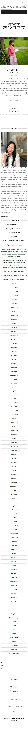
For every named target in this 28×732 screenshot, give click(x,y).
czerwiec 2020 (14, 423)
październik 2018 (14, 486)
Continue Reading (14, 100)
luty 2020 (14, 438)
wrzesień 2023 (14, 296)
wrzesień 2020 (14, 415)
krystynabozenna (5, 275)
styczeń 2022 (14, 363)
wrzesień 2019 (14, 446)
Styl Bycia (14, 641)
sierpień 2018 (14, 494)
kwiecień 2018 (14, 510)
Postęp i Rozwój (10, 67)
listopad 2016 (14, 577)
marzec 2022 (14, 359)
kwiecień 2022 (14, 355)
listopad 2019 (14, 442)
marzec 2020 (14, 434)
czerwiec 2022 (14, 347)
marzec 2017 (14, 561)
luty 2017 (14, 565)
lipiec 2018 (14, 498)
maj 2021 (14, 391)
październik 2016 (14, 581)
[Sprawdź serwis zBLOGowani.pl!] (14, 691)
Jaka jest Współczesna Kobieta (18, 267)
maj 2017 (14, 553)
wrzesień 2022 (14, 339)
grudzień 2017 (14, 526)
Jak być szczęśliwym (14, 618)
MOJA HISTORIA (7, 706)
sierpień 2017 (14, 542)
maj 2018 (14, 506)
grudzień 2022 (14, 331)
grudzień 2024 (14, 288)
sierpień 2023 (14, 300)
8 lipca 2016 (14, 75)
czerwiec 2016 (14, 593)
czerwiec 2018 (14, 502)
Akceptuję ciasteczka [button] (14, 12)
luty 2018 (14, 518)
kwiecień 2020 (14, 430)
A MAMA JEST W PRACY (14, 71)
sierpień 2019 (14, 450)
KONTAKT (14, 711)
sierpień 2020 (14, 419)
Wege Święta (14, 649)
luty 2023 (14, 323)
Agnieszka (5, 279)
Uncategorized (14, 645)
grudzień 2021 (14, 367)
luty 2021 (14, 399)
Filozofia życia (14, 602)
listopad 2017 (14, 530)
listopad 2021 (14, 371)
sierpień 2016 (14, 585)
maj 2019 (14, 458)
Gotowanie (14, 610)
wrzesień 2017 (14, 538)
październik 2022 (14, 335)
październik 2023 (14, 292)
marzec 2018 (14, 514)
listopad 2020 (14, 407)
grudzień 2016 (14, 573)
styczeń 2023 (14, 327)
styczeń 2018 (14, 522)
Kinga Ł (5, 271)
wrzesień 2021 (14, 379)
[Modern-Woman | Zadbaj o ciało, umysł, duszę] (14, 698)
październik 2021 (14, 375)
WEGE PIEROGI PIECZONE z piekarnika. (14, 225)
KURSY (14, 622)
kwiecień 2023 (14, 315)
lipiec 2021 (14, 387)
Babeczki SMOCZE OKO (14, 233)
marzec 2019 (14, 466)
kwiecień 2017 (14, 557)
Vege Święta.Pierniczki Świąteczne (14, 229)
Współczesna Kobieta (20, 67)
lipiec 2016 (14, 589)
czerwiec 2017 (14, 549)
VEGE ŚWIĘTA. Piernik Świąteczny (16, 271)
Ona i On (14, 626)
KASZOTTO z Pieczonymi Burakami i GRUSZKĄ (14, 241)
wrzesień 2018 (14, 490)
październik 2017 (14, 534)
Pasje (14, 630)
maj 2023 (14, 312)
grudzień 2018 (14, 478)
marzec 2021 (14, 395)
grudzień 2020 (14, 403)
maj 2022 (14, 351)
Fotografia (14, 606)
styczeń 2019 (14, 474)
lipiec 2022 (14, 343)
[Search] (25, 123)
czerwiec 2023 (14, 308)
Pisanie (4, 67)
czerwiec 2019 (14, 454)
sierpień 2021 (14, 383)
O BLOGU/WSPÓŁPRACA (19, 706)
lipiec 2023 (14, 304)
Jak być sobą (14, 614)
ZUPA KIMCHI (14, 237)
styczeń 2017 (14, 569)
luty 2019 (14, 470)
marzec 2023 (14, 319)
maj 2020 (14, 427)
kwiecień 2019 (14, 462)
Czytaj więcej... (4, 216)
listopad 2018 (14, 482)
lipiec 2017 (14, 545)
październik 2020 (14, 411)
